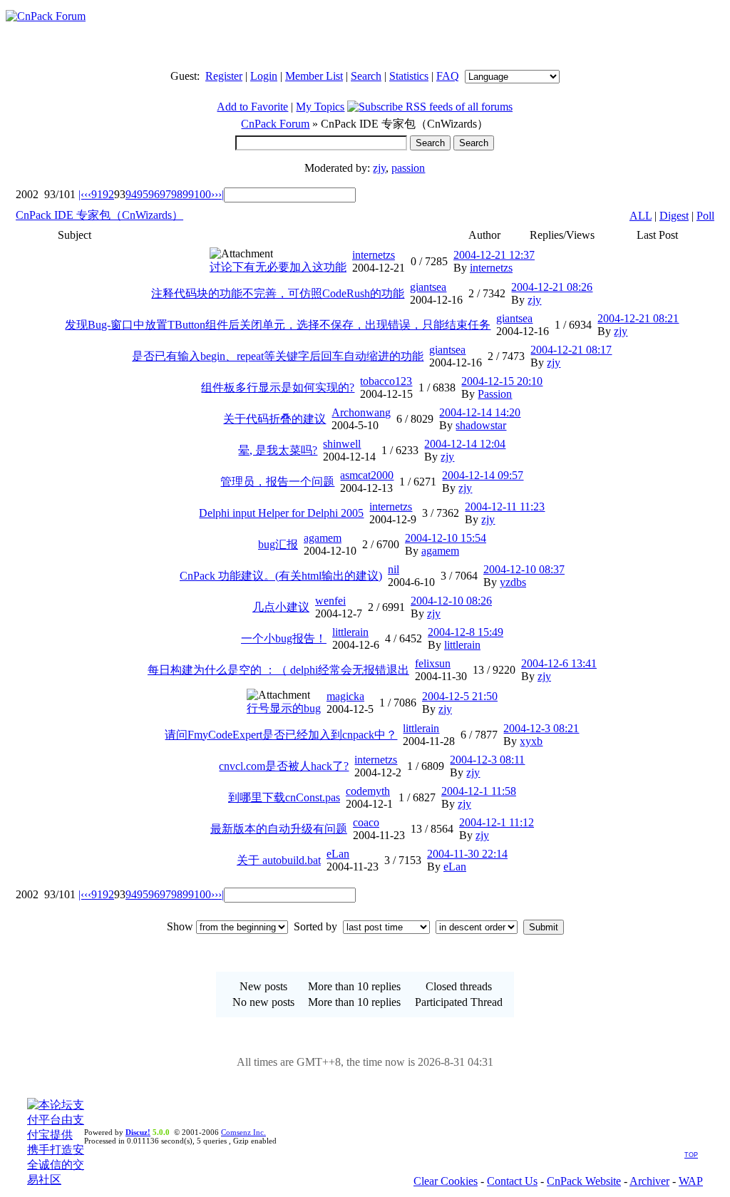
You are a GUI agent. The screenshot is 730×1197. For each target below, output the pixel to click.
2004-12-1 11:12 (496, 822)
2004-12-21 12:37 (494, 255)
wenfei (330, 601)
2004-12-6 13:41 (559, 663)
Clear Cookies (445, 1181)
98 (176, 194)
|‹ (81, 194)
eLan (338, 854)
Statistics (408, 76)
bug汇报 (278, 544)
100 (202, 194)
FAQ (447, 76)
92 (108, 194)
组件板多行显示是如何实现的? (277, 387)
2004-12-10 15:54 (445, 538)
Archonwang (361, 412)
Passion (495, 394)
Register (223, 76)
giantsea (428, 287)
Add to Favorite (252, 107)
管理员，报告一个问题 (277, 482)
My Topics (320, 107)
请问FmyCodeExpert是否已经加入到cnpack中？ (281, 735)
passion (408, 168)
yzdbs (513, 582)
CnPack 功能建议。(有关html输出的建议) (281, 576)
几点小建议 (280, 607)
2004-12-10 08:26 (451, 601)
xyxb (531, 741)
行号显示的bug (284, 708)
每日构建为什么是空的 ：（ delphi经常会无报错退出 (278, 670)
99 (188, 194)
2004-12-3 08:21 (541, 728)
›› (214, 194)
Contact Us (512, 1181)
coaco (366, 822)
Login (263, 76)
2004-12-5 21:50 (460, 696)
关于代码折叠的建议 (274, 419)
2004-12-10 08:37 (524, 569)
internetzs (373, 255)
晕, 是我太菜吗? (277, 450)
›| (221, 194)
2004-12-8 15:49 (465, 632)
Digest (674, 216)
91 (97, 194)
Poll (705, 216)
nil (393, 569)
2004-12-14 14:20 (479, 412)
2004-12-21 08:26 (551, 287)
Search (366, 76)
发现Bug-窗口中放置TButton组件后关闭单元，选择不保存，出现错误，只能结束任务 (277, 325)
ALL (640, 216)
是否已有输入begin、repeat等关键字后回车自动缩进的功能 (277, 356)
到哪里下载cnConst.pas (284, 797)
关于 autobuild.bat (279, 860)
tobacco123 (386, 381)
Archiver (649, 1181)
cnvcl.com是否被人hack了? (284, 766)
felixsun (433, 663)
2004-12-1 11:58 (478, 791)
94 (131, 194)
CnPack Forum (275, 124)
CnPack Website (584, 1181)
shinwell (342, 444)
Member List (314, 76)
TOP (691, 1155)
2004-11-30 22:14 (467, 854)
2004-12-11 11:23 (505, 506)
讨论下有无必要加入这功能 (278, 267)
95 (142, 194)
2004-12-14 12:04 (464, 444)
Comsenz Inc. (243, 1132)
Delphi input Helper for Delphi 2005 (281, 513)
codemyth (368, 791)
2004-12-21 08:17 (571, 350)
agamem (322, 538)
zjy (379, 168)
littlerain (350, 632)
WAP (691, 1181)
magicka (345, 696)
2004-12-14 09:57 (482, 475)
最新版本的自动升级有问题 (278, 829)
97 (165, 194)
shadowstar (481, 425)
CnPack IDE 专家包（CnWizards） (99, 215)
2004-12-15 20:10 (502, 381)
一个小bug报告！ (284, 638)
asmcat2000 (367, 475)
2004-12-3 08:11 (487, 760)
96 (154, 194)
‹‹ (87, 194)
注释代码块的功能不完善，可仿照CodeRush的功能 (277, 293)
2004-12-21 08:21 (638, 318)
